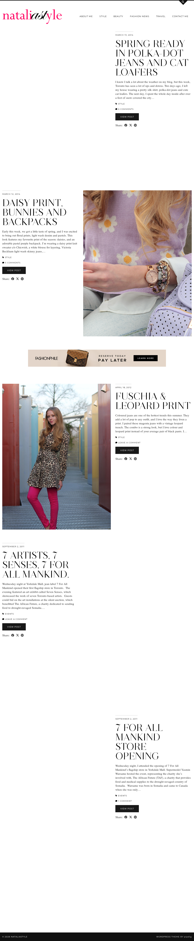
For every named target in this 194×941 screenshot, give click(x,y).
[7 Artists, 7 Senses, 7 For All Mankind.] (137, 616)
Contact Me (180, 16)
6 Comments (125, 109)
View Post (127, 116)
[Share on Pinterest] (135, 125)
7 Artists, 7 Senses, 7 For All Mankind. (35, 564)
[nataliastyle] (32, 12)
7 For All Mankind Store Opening (139, 742)
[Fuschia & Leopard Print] (56, 457)
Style (103, 16)
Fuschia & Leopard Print (153, 400)
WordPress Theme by (174, 937)
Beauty (118, 16)
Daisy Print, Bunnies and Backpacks (34, 212)
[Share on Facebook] (126, 125)
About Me (86, 16)
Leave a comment (129, 442)
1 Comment (124, 801)
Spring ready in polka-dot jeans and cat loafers (152, 58)
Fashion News (139, 16)
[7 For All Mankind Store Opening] (56, 788)
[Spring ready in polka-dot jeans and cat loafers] (56, 104)
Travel (160, 16)
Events (9, 614)
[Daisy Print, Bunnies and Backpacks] (137, 263)
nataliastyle (19, 937)
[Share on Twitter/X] (130, 125)
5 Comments (12, 262)
